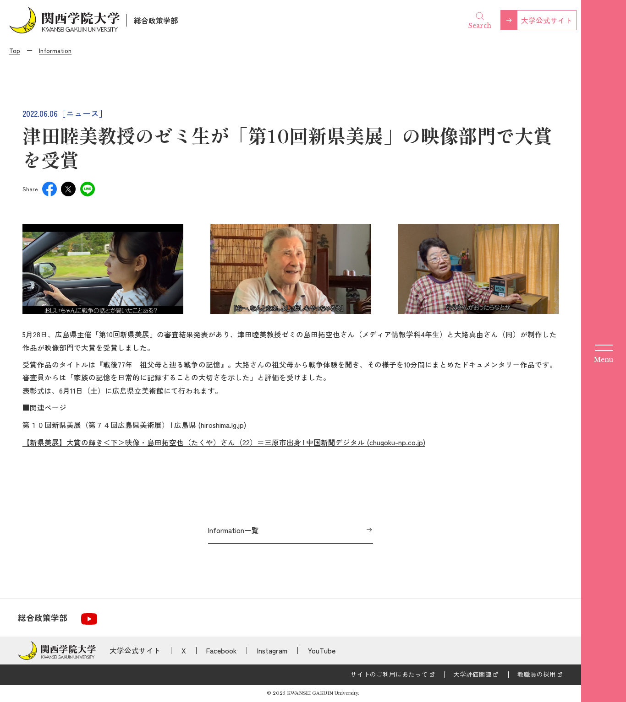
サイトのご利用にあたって (389, 674)
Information (55, 50)
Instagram (272, 650)
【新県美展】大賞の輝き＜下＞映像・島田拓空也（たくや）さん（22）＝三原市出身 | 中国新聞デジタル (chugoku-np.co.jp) (223, 442)
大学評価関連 (472, 674)
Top (14, 50)
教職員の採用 (536, 674)
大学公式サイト (546, 20)
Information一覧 (233, 530)
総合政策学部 (156, 20)
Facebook (221, 650)
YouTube (321, 650)
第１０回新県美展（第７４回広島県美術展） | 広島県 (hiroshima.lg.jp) (134, 425)
